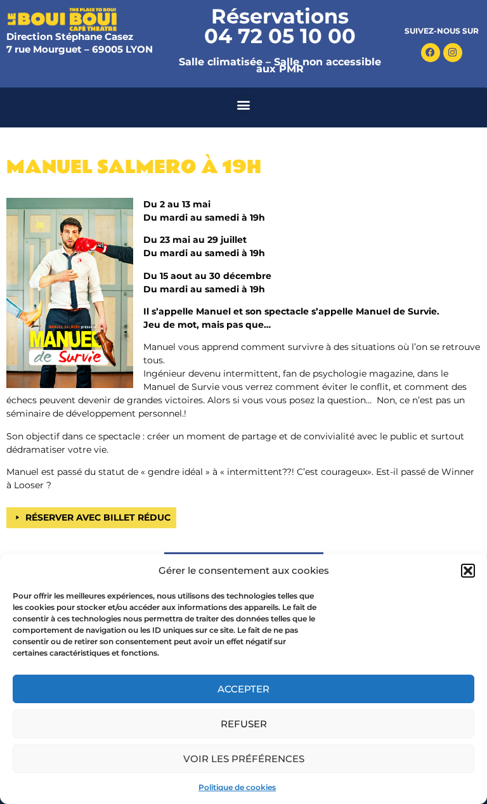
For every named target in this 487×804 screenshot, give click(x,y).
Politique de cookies (237, 787)
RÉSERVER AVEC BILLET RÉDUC (98, 517)
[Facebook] (430, 52)
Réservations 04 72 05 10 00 (280, 26)
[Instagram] (452, 52)
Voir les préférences (243, 759)
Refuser (244, 724)
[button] (468, 570)
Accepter (243, 689)
